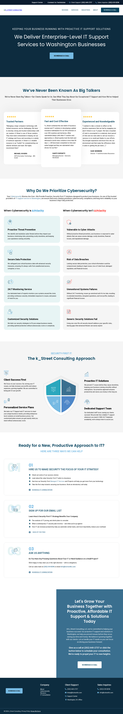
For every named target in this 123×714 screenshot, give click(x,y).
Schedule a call (110, 10)
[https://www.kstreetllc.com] (13, 10)
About (95, 10)
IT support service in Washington (28, 198)
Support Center (72, 696)
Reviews (65, 10)
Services (74, 10)
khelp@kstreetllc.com (74, 693)
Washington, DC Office (74, 700)
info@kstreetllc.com (106, 693)
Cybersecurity (16, 196)
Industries (85, 10)
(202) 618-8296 (105, 689)
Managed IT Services (57, 481)
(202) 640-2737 (91, 648)
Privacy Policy (26, 711)
